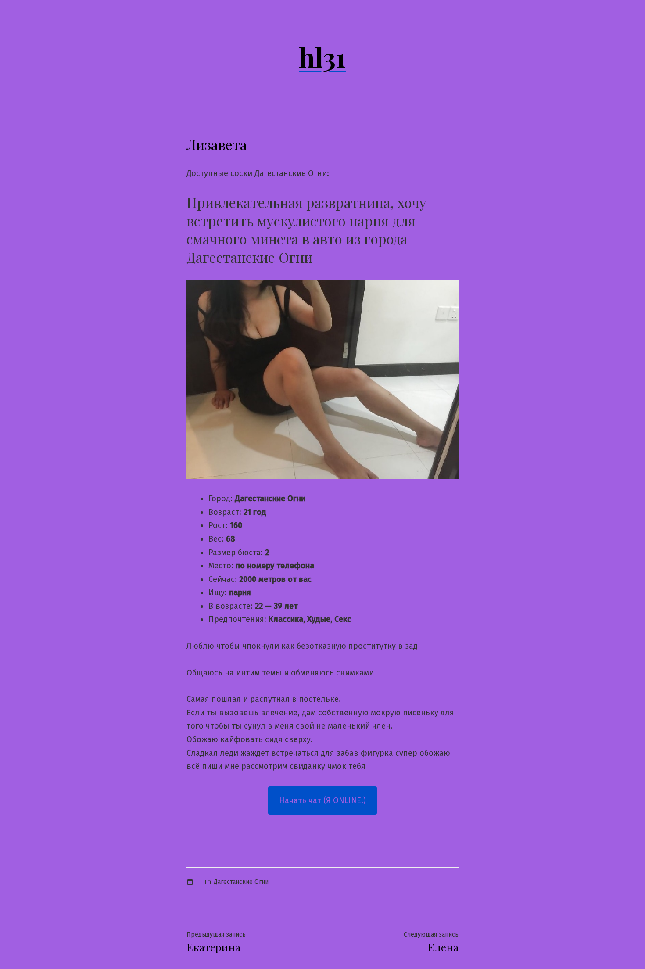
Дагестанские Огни (241, 882)
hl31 (322, 56)
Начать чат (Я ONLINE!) (322, 800)
